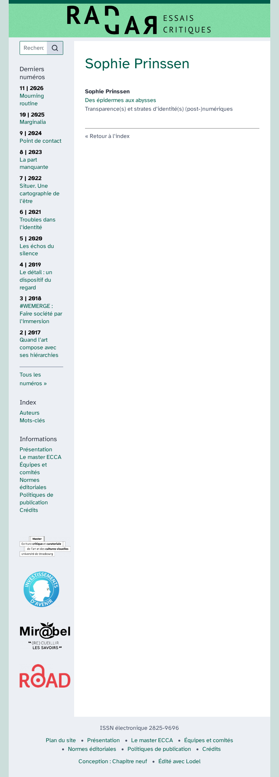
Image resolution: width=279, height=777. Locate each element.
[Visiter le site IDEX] (41, 589)
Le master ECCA (40, 457)
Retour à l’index (109, 136)
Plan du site (61, 740)
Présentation (36, 450)
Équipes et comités (208, 740)
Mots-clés (32, 421)
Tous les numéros (31, 379)
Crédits (29, 510)
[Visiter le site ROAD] (41, 676)
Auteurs (30, 413)
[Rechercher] (55, 47)
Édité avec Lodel (179, 761)
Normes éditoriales (92, 749)
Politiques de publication (159, 749)
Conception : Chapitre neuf (112, 761)
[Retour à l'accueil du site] (139, 20)
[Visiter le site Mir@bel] (41, 636)
